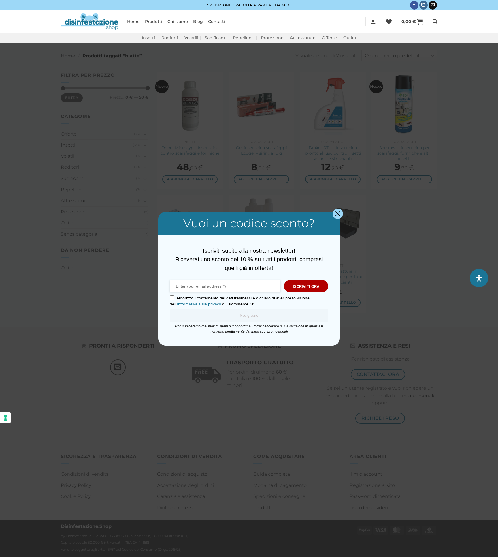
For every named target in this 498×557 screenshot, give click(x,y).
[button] (373, 21)
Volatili (191, 37)
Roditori (169, 37)
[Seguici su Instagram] (423, 5)
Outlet (349, 37)
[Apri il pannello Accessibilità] (479, 278)
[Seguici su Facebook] (414, 5)
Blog (198, 21)
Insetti (148, 37)
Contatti (216, 21)
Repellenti (243, 37)
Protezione (272, 37)
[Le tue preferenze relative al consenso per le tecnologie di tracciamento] (5, 417)
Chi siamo (177, 21)
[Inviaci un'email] (433, 5)
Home (133, 21)
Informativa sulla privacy (199, 304)
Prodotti (153, 21)
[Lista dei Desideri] (389, 21)
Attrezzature (303, 37)
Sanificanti (216, 37)
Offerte (329, 37)
